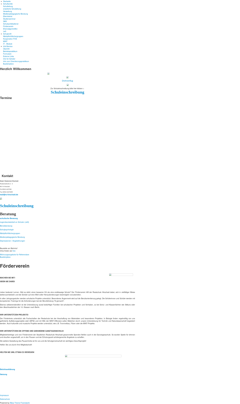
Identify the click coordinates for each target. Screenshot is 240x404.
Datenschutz (5, 399)
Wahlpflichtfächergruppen (10, 233)
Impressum (4, 395)
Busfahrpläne (5, 257)
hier (13, 251)
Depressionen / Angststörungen (12, 241)
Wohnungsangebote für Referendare (14, 254)
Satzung (3, 374)
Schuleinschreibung (67, 92)
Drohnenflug (67, 80)
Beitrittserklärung (7, 369)
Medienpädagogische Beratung (12, 237)
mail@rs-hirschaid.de (9, 194)
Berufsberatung (6, 225)
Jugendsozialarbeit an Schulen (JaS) (14, 222)
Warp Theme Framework (20, 403)
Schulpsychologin (7, 229)
